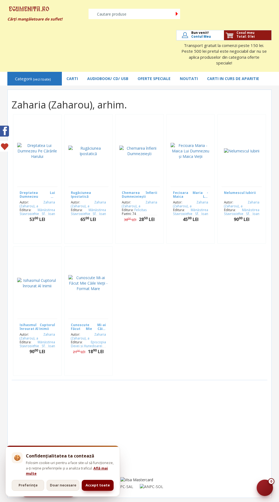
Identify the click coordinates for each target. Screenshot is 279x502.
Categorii (33, 79)
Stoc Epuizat (41, 369)
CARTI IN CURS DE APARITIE (233, 78)
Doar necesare (63, 485)
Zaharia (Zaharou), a (37, 204)
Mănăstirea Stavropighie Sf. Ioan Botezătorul (37, 214)
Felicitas (140, 210)
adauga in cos (41, 236)
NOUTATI (189, 78)
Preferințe (28, 485)
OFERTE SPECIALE (154, 78)
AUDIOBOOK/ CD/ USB (107, 78)
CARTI (72, 78)
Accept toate (98, 485)
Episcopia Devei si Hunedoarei (88, 344)
